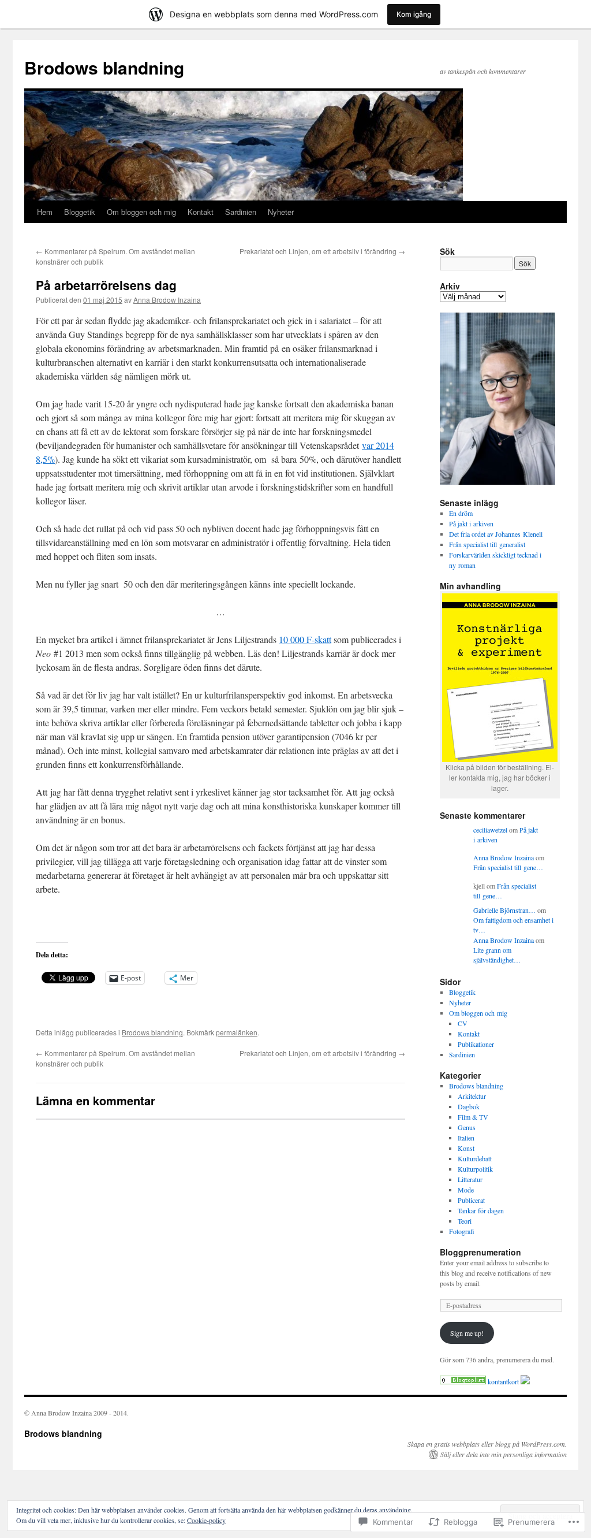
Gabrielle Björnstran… (504, 910)
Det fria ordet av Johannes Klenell (496, 533)
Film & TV (473, 1116)
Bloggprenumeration (480, 1252)
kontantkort (503, 1381)
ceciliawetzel (490, 829)
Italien (466, 1137)
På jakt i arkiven (471, 523)
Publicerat (471, 1200)
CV (462, 1023)
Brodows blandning (104, 67)
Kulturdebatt (475, 1158)
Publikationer (476, 1044)
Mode (466, 1189)
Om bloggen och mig (141, 211)
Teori (465, 1220)
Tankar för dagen (481, 1210)
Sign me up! (467, 1333)
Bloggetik (79, 211)
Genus (467, 1127)
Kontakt (201, 211)
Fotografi (461, 1231)
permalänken (236, 1032)
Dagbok (469, 1106)
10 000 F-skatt (305, 639)
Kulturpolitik (475, 1168)
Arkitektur (472, 1096)
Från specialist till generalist (487, 544)
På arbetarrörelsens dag (106, 285)
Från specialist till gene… (508, 867)
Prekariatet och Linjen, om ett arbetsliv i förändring (322, 251)
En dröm (461, 513)
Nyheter (281, 211)
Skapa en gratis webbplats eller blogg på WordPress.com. (487, 1443)
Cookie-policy (206, 1520)
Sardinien (240, 211)
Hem (45, 211)
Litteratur (470, 1179)
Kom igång (414, 14)
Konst (466, 1148)
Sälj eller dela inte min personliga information (503, 1454)
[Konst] (463, 1381)
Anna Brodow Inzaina (167, 299)
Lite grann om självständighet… (497, 954)
